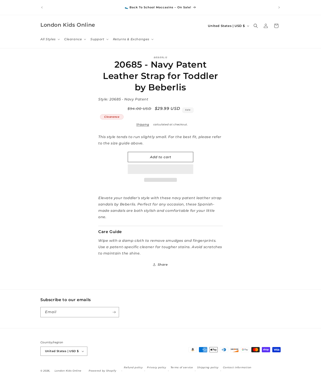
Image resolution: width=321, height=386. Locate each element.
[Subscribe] (114, 312)
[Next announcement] (279, 7)
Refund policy (133, 367)
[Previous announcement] (42, 7)
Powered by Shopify (102, 370)
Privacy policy (156, 367)
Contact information (237, 367)
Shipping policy (208, 367)
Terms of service (182, 367)
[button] (160, 169)
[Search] (256, 26)
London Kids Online (68, 370)
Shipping (142, 124)
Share (163, 265)
